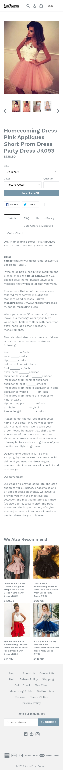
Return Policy (45, 218)
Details (12, 218)
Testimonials (45, 691)
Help (12, 679)
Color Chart (15, 233)
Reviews (20, 697)
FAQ (26, 218)
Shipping (48, 679)
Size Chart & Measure (38, 225)
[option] (16, 106)
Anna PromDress (34, 766)
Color (7, 178)
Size (6, 165)
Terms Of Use (39, 697)
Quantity (48, 178)
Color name (34, 276)
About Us (29, 673)
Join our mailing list (31, 713)
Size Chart (41, 685)
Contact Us (47, 673)
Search (13, 673)
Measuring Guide (20, 691)
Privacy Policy (31, 703)
